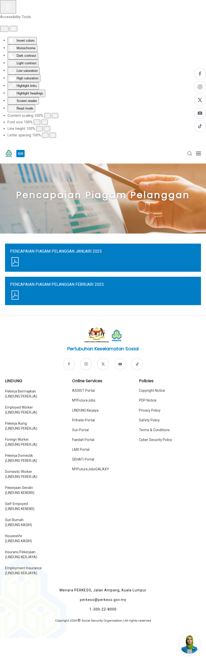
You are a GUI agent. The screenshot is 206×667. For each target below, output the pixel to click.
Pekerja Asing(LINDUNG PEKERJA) (21, 425)
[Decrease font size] (37, 122)
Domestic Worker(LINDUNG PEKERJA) (21, 474)
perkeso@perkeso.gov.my (103, 600)
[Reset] (4, 29)
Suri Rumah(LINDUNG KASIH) (18, 522)
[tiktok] (137, 364)
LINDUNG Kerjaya (85, 410)
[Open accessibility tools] (8, 7)
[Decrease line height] (39, 128)
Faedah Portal (83, 440)
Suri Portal (80, 430)
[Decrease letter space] (45, 135)
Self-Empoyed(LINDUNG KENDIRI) (19, 506)
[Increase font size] (44, 122)
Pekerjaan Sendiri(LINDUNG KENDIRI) (19, 490)
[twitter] (103, 364)
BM (21, 153)
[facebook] (69, 364)
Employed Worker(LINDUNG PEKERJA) (21, 409)
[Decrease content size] (47, 115)
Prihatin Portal (83, 420)
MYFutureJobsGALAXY (90, 469)
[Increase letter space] (52, 135)
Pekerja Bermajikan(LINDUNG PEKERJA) (21, 393)
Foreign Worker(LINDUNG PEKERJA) (21, 442)
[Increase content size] (55, 115)
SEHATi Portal (83, 459)
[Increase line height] (47, 128)
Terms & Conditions (154, 430)
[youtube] (120, 364)
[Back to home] (9, 153)
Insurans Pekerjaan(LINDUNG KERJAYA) (21, 554)
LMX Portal (80, 450)
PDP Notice (148, 400)
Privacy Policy (150, 410)
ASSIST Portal (83, 390)
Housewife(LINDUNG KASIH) (18, 538)
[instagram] (86, 364)
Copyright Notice (152, 390)
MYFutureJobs (83, 400)
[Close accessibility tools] (13, 28)
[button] (189, 153)
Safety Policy (149, 420)
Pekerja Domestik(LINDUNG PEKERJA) (21, 458)
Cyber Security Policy (155, 440)
